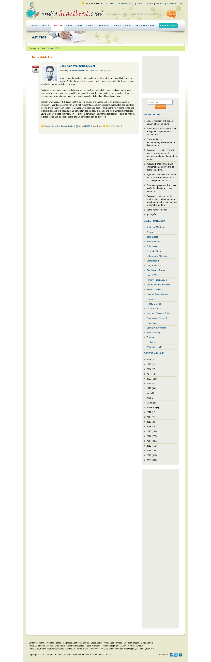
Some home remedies (157, 210)
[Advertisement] (160, 74)
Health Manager (93, 646)
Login (180, 3)
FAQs (151, 3)
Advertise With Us (127, 3)
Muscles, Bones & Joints (63, 126)
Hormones (151, 299)
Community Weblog (75, 646)
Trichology (151, 342)
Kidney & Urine (154, 304)
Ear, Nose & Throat (156, 270)
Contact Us (142, 3)
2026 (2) (150, 359)
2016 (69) (151, 426)
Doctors (32, 643)
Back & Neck (153, 237)
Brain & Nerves (154, 241)
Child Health (152, 246)
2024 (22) (151, 369)
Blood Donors (147, 643)
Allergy (150, 232)
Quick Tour (149, 649)
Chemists (85, 643)
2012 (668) (152, 446)
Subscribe (171, 3)
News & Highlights (37, 646)
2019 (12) (151, 412)
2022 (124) (152, 379)
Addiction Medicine (156, 227)
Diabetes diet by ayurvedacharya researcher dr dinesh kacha (161, 142)
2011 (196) (151, 450)
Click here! (109, 3)
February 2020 (53, 48)
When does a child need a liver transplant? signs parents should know (161, 131)
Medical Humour (123, 25)
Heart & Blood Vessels (157, 294)
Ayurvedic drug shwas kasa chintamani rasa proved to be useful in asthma (160, 167)
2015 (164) (152, 431)
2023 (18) (151, 374)
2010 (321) (152, 455)
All (38, 48)
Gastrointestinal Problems (159, 284)
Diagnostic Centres (71, 643)
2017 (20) (151, 422)
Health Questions (145, 25)
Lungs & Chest (154, 308)
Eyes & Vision (153, 275)
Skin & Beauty (153, 332)
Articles (57, 25)
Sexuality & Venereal (156, 328)
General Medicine (155, 289)
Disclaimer (109, 649)
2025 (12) (151, 364)
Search (45, 25)
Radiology (151, 323)
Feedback (160, 3)
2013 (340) (152, 441)
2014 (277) (152, 436)
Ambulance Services (113, 643)
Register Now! (168, 25)
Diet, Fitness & (154, 265)
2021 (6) (150, 383)
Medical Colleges (131, 643)
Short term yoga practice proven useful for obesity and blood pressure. (162, 188)
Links (140, 649)
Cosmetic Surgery (155, 251)
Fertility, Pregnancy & (157, 280)
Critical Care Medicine (157, 256)
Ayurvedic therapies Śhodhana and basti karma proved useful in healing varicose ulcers (161, 177)
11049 (87, 126)
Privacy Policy (96, 649)
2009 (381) (152, 460)
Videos (90, 25)
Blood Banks (96, 643)
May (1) (150, 393)
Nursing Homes (54, 643)
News (69, 25)
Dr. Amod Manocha (77, 71)
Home (34, 25)
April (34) (151, 398)
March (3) (151, 402)
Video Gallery (120, 646)
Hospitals (41, 643)
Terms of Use (83, 649)
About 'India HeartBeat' (45, 649)
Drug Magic (104, 25)
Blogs (79, 25)
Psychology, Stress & (157, 318)
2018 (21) (151, 417)
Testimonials (107, 646)
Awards (60, 649)
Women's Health (154, 347)
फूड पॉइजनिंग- (152, 214)
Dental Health (153, 261)
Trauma (150, 337)
